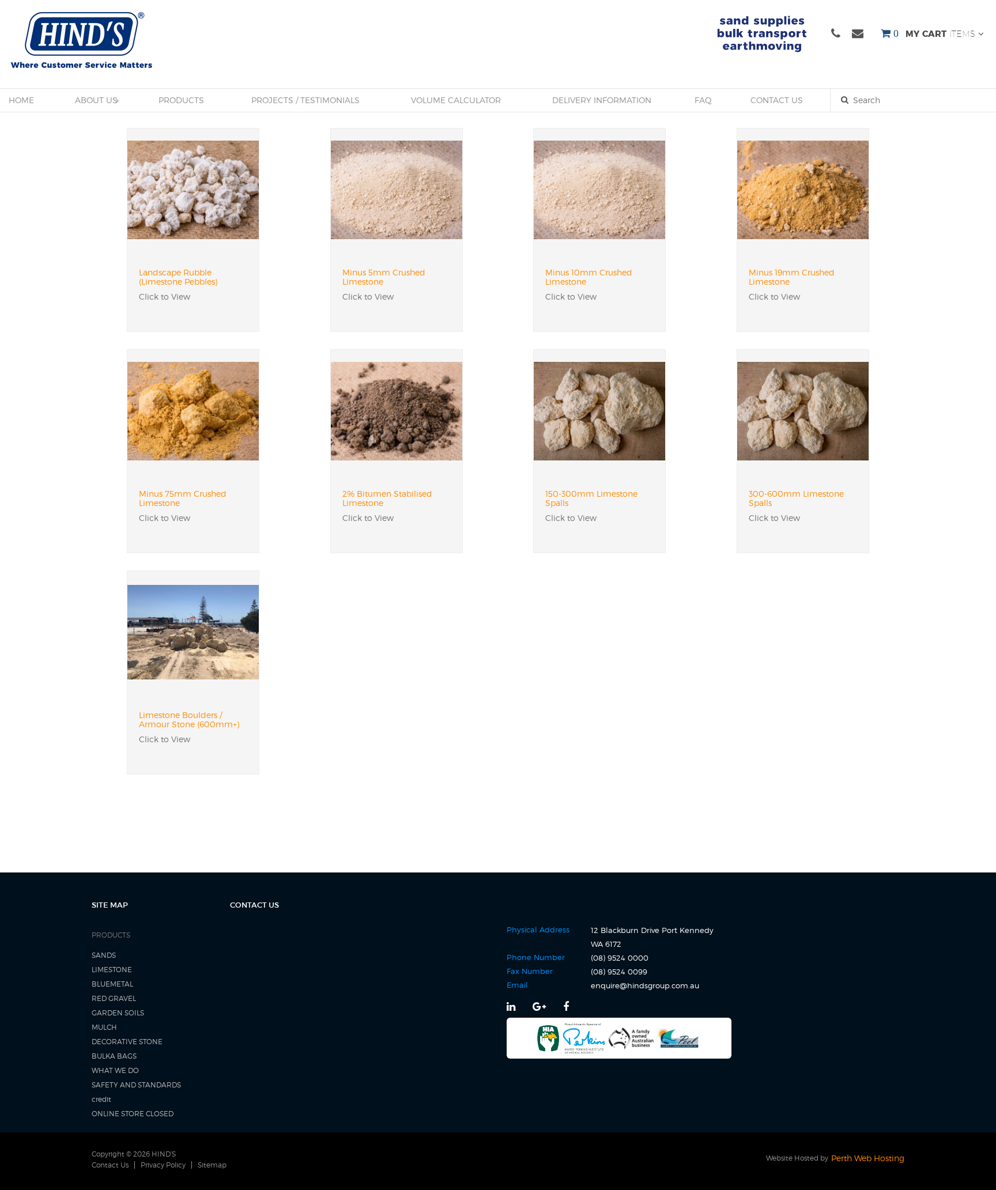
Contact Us (776, 100)
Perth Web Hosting (867, 1158)
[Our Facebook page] (566, 1006)
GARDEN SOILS (118, 1012)
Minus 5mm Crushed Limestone (383, 277)
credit (101, 1099)
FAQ (703, 100)
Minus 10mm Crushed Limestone (588, 277)
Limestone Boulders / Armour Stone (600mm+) (189, 720)
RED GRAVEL (114, 998)
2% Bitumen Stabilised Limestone (387, 498)
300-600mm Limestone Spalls (796, 498)
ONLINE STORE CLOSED (132, 1113)
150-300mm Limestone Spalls (591, 498)
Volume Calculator (456, 100)
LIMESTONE (112, 969)
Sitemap (212, 1165)
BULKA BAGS (114, 1056)
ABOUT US (96, 100)
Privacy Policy (163, 1165)
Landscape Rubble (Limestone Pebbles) (178, 277)
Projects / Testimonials (305, 100)
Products (181, 100)
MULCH (104, 1027)
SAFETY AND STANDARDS (136, 1085)
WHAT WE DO (115, 1070)
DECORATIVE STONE (127, 1041)
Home (21, 100)
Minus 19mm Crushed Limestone (792, 277)
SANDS (104, 955)
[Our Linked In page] (512, 1006)
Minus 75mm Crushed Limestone (183, 498)
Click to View (164, 296)
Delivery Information (601, 100)
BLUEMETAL (112, 984)
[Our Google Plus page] (541, 1006)
